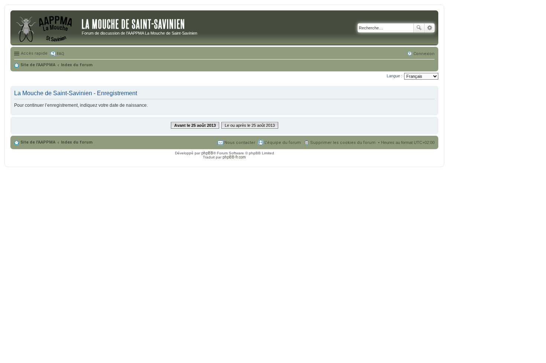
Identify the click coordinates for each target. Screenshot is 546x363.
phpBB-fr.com (234, 157)
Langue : (394, 76)
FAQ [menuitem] (60, 53)
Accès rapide (34, 53)
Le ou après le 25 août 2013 (250, 125)
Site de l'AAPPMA (37, 142)
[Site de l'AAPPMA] (47, 28)
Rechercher (419, 27)
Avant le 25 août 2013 (195, 125)
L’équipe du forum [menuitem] (282, 142)
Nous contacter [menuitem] (239, 142)
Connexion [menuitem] (424, 53)
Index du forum (76, 142)
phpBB (207, 153)
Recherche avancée (430, 27)
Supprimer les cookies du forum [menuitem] (343, 142)
